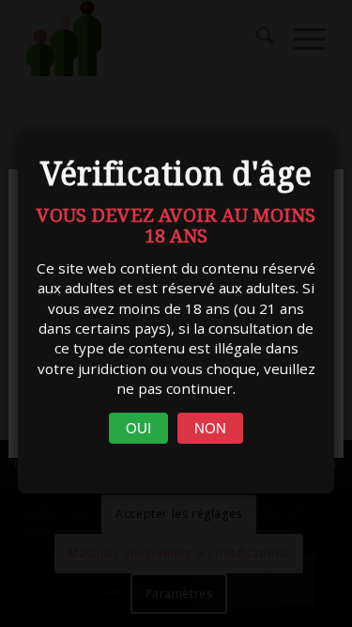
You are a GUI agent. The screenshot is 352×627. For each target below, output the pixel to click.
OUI (138, 428)
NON (210, 428)
